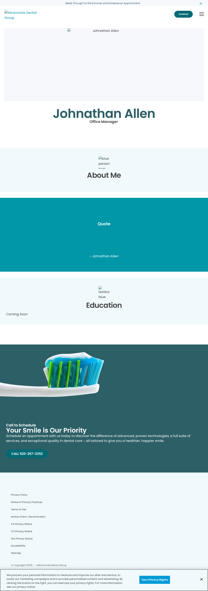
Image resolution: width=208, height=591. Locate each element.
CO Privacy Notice (21, 531)
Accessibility (18, 545)
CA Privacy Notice (21, 524)
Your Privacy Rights (154, 580)
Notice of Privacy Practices (26, 502)
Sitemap (16, 553)
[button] (201, 14)
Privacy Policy (19, 494)
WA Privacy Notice (21, 538)
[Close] (201, 579)
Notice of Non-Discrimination (28, 516)
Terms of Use (18, 509)
